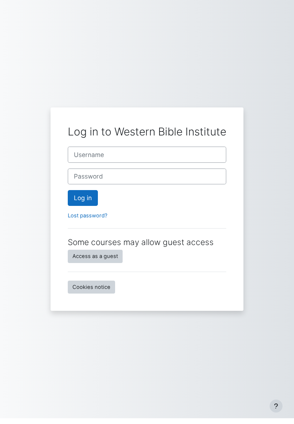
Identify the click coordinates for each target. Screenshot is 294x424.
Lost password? (88, 215)
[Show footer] (276, 406)
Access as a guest (95, 256)
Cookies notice (91, 287)
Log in (83, 198)
